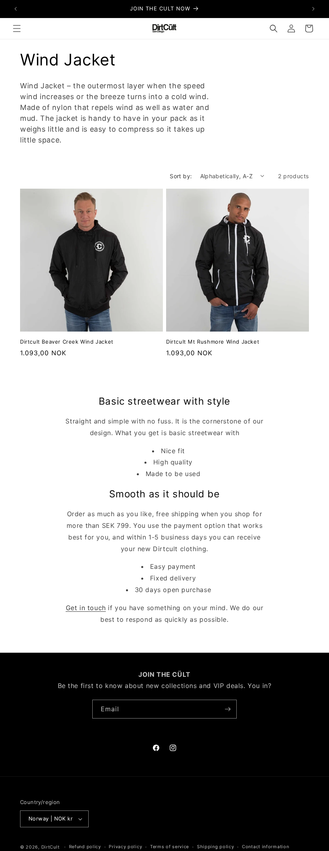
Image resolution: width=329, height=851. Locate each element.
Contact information (265, 846)
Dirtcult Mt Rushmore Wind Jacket (212, 341)
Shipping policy (215, 846)
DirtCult (50, 847)
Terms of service (169, 846)
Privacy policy (125, 846)
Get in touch (86, 608)
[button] (17, 28)
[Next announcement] (313, 9)
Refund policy (85, 846)
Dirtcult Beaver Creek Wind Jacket (67, 341)
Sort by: (181, 176)
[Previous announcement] (15, 9)
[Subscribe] (227, 709)
